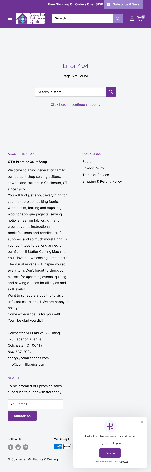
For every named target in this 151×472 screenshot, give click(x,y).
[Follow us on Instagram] (18, 447)
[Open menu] (10, 18)
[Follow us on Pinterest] (25, 447)
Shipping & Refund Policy (102, 181)
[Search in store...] (111, 92)
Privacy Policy (93, 168)
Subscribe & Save (126, 4)
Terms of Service (95, 175)
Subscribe (22, 416)
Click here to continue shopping (75, 104)
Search (87, 162)
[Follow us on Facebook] (10, 447)
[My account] (132, 18)
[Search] (118, 18)
